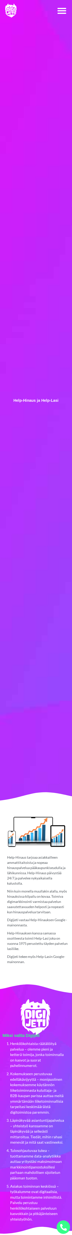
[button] (62, 10)
